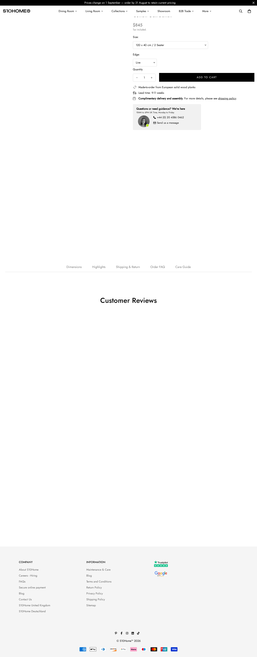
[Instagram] (127, 633)
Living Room (92, 11)
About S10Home (28, 570)
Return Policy (94, 587)
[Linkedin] (132, 633)
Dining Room (66, 11)
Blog (21, 593)
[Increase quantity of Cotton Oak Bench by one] (151, 78)
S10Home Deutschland (32, 611)
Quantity (138, 69)
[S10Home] (17, 11)
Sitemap (91, 605)
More (205, 11)
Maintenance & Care (98, 570)
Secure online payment (32, 587)
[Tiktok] (138, 633)
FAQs (22, 582)
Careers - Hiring (28, 576)
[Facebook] (121, 633)
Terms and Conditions (98, 582)
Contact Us (25, 599)
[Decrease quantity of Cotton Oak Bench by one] (137, 78)
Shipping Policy (95, 599)
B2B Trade (185, 11)
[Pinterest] (116, 633)
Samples (141, 11)
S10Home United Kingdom (34, 605)
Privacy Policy (94, 593)
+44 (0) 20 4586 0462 (170, 117)
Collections (118, 11)
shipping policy (227, 98)
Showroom (164, 11)
